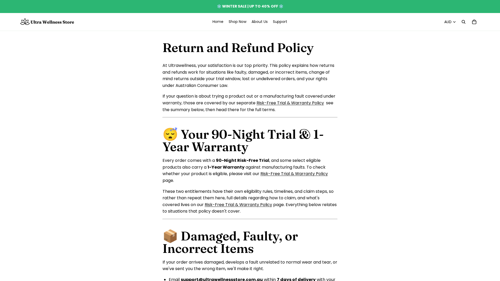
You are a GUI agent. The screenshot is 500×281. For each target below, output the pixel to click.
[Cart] (474, 22)
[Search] (463, 22)
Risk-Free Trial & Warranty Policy (290, 103)
